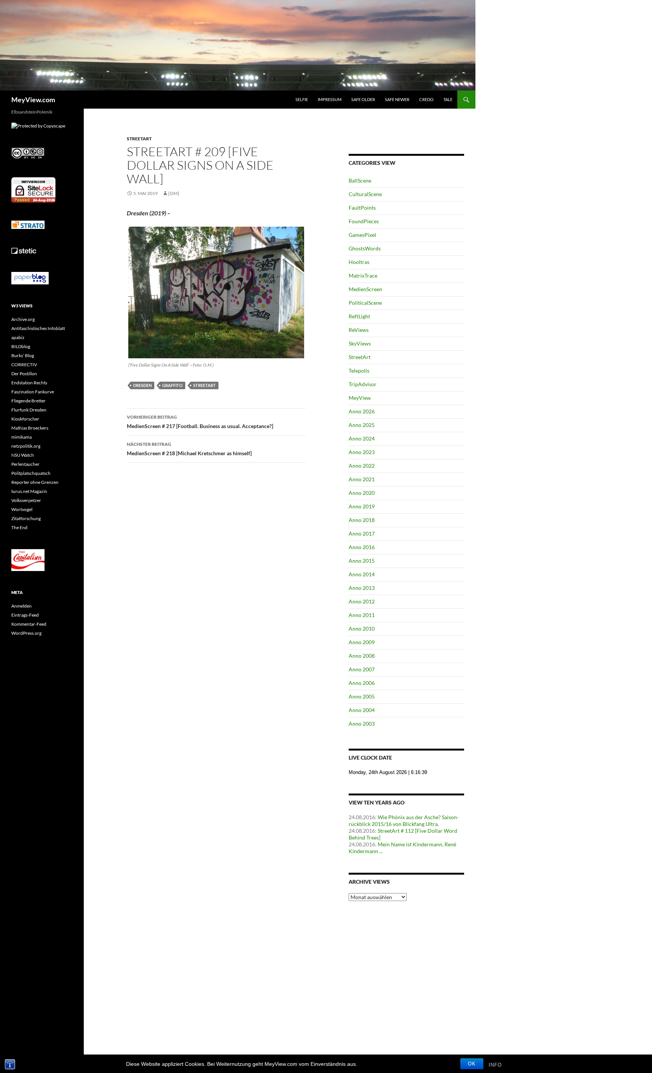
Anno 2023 (362, 452)
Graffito (172, 385)
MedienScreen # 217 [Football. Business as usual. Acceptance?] (200, 421)
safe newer (397, 99)
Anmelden (21, 606)
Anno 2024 (362, 438)
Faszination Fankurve (32, 392)
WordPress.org (26, 633)
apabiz (18, 337)
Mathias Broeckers (29, 428)
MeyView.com (33, 99)
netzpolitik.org (25, 446)
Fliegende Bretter (28, 401)
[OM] (173, 193)
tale (447, 99)
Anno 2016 (362, 547)
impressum (329, 99)
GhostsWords (365, 248)
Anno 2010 (362, 628)
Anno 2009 (362, 642)
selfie (301, 99)
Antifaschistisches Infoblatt (38, 328)
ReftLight (359, 316)
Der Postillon (24, 373)
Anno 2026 (362, 411)
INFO (495, 1065)
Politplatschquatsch (31, 473)
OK (472, 1064)
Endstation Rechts (29, 382)
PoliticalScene (365, 302)
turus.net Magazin (29, 491)
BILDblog (20, 346)
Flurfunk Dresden (28, 410)
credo (426, 99)
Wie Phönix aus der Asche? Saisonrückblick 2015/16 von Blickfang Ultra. (404, 820)
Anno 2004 (362, 710)
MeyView (360, 398)
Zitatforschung (26, 518)
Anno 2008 (362, 655)
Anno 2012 (362, 601)
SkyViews (360, 343)
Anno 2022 (362, 465)
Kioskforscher (25, 419)
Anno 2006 (362, 683)
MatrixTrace (363, 275)
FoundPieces (364, 221)
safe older (363, 99)
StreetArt (139, 138)
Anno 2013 (362, 588)
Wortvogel (21, 509)
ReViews (359, 330)
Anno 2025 (362, 425)
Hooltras (359, 262)
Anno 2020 (362, 493)
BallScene (360, 180)
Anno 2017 (362, 533)
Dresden (142, 385)
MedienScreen (365, 289)
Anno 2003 (362, 723)
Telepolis (359, 370)
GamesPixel (362, 235)
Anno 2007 (362, 669)
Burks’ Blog (22, 355)
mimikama (21, 437)
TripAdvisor (363, 384)
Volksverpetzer (26, 500)
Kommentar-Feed (28, 624)
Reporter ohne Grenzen (34, 482)
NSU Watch (22, 455)
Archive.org (23, 319)
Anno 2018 (362, 520)
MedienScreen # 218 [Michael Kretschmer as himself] (189, 448)
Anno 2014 (362, 574)
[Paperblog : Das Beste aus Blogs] (30, 278)
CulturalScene (365, 194)
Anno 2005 (362, 696)
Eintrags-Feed (25, 615)
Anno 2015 (362, 560)
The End (19, 527)
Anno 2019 (362, 506)
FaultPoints (362, 207)
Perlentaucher (25, 464)
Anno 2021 (362, 479)
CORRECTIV (24, 364)
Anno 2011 (362, 615)
